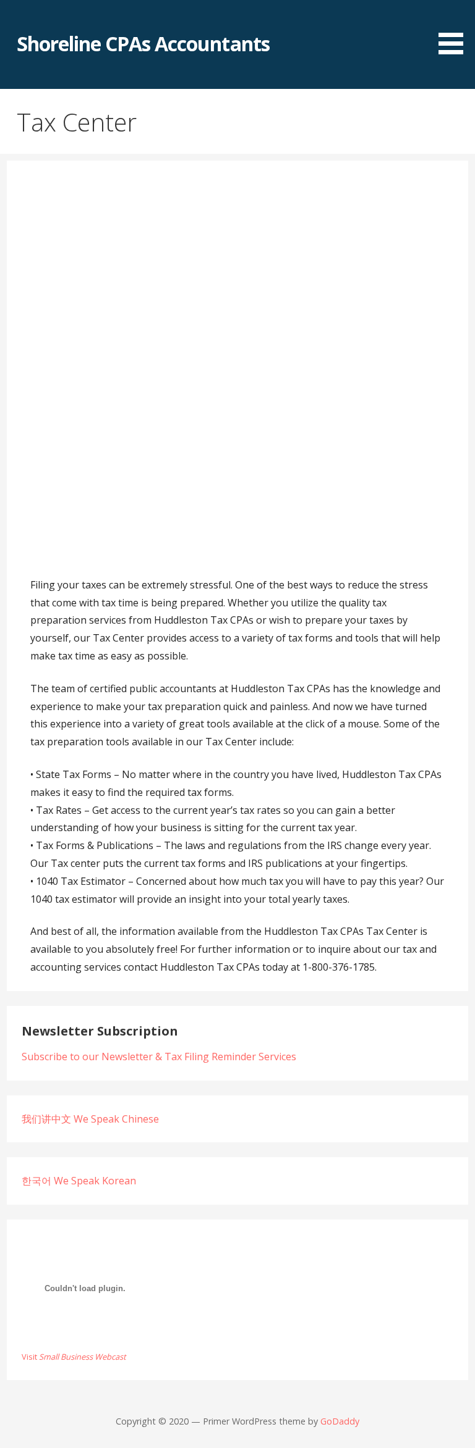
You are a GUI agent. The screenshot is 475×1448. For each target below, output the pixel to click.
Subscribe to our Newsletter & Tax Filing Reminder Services (159, 1056)
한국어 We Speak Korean (79, 1180)
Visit (74, 1356)
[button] (455, 29)
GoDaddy (339, 1421)
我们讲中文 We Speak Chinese (90, 1119)
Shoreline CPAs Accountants (143, 43)
